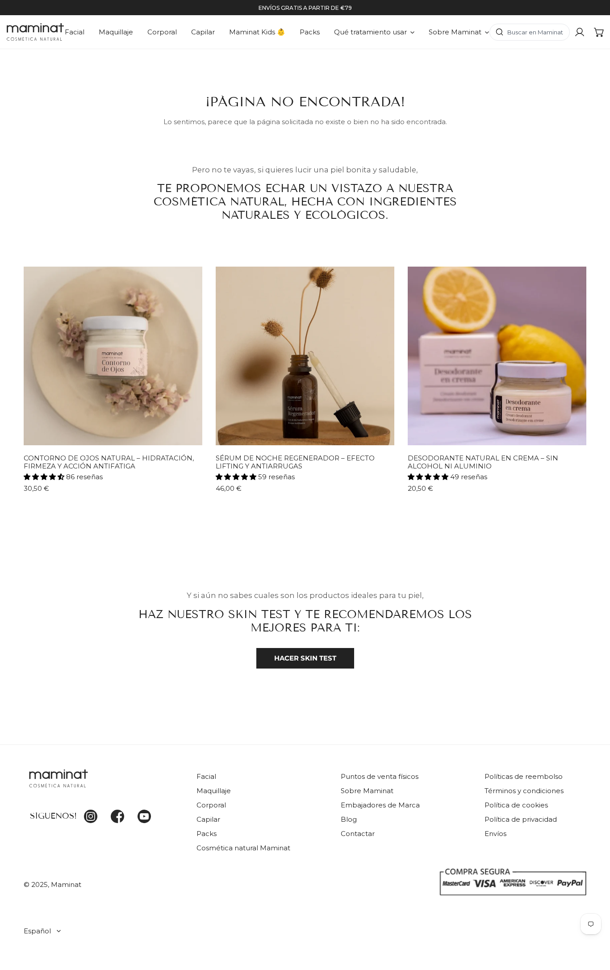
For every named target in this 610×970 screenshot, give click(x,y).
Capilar (208, 819)
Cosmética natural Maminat (243, 848)
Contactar (358, 833)
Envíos (495, 833)
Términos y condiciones (524, 790)
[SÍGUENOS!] (103, 783)
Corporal (211, 805)
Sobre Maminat (367, 790)
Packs (206, 833)
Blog (349, 819)
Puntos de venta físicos (379, 776)
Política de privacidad (521, 819)
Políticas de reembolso (524, 776)
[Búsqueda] (529, 32)
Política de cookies (516, 805)
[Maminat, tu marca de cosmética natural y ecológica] (35, 32)
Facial (206, 776)
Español (37, 931)
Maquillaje (213, 790)
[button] (599, 32)
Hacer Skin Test (305, 658)
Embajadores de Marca (380, 805)
